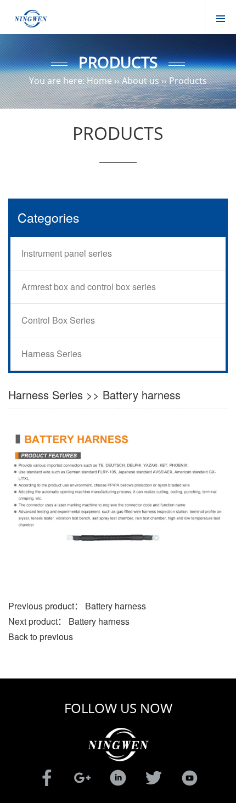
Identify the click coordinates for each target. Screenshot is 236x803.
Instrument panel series (66, 253)
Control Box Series (58, 320)
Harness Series (51, 353)
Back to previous (40, 636)
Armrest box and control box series (88, 286)
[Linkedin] (118, 777)
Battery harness (115, 606)
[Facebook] (46, 777)
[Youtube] (189, 777)
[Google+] (82, 777)
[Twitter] (153, 777)
